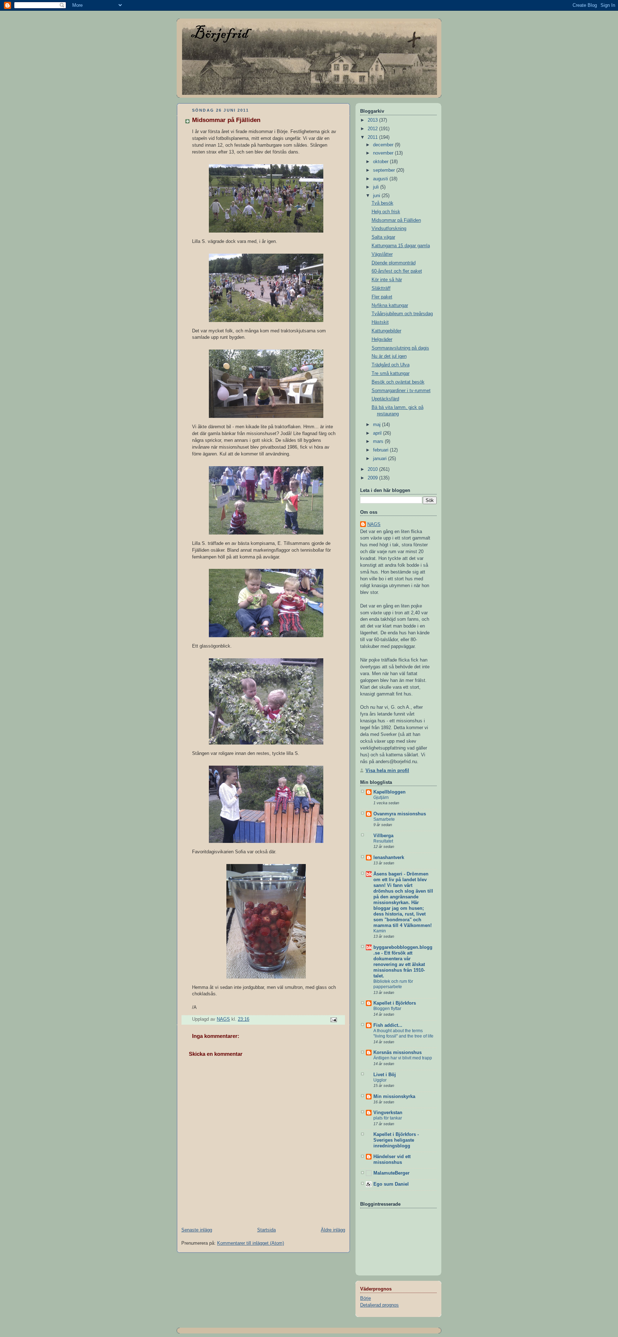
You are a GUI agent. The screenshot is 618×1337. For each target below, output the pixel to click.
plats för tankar (387, 1118)
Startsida (266, 1230)
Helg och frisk (386, 211)
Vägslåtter (382, 254)
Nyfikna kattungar (390, 305)
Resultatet (383, 841)
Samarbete (384, 819)
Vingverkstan (387, 1112)
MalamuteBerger (391, 1173)
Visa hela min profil (387, 770)
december (384, 144)
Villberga (383, 835)
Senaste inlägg (196, 1230)
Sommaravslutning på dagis (400, 348)
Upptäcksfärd (385, 398)
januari (380, 458)
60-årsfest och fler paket (397, 271)
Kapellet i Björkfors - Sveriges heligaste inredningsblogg (396, 1140)
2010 (373, 469)
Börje (365, 1298)
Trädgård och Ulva (390, 364)
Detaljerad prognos (379, 1305)
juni (377, 195)
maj (377, 424)
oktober (381, 161)
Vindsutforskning (389, 228)
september (384, 170)
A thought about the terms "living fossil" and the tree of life (403, 1033)
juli (376, 187)
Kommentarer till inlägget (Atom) (250, 1243)
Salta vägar (383, 237)
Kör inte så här (387, 279)
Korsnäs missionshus (397, 1052)
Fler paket (382, 296)
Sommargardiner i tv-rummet (401, 390)
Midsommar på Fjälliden (396, 220)
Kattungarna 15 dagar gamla (401, 245)
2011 (373, 137)
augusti (381, 178)
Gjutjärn (381, 797)
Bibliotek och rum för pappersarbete (393, 984)
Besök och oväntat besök (398, 382)
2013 (373, 120)
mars (379, 441)
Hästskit (380, 322)
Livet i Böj (384, 1074)
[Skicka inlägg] (333, 1019)
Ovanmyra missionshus (399, 813)
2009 (373, 477)
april (378, 433)
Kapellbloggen (389, 792)
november (384, 153)
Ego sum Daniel (391, 1184)
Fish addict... (387, 1025)
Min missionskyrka (394, 1096)
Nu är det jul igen (389, 356)
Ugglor (380, 1080)
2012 (373, 128)
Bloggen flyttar (387, 1008)
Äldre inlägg (333, 1230)
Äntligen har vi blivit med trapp (402, 1057)
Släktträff (381, 288)
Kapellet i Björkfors (394, 1003)
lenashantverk (388, 857)
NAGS (374, 524)
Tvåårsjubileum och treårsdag (402, 313)
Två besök (382, 203)
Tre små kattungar (390, 373)
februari (381, 450)
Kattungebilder (386, 330)
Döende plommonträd (394, 262)
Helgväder (382, 339)
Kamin (379, 930)
